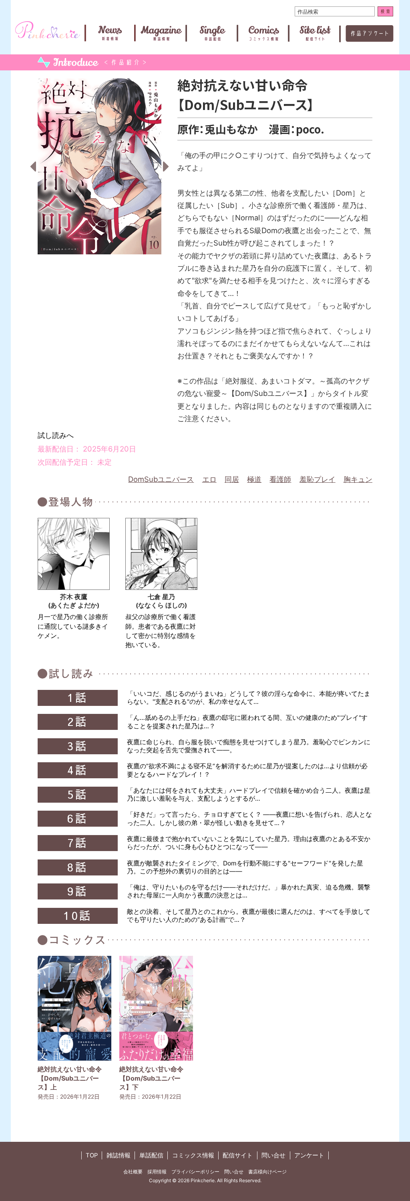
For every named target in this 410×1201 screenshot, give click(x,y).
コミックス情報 (193, 1155)
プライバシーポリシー (195, 1172)
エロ (209, 479)
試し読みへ (56, 435)
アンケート (309, 1155)
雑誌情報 (119, 1155)
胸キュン (358, 479)
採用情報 (157, 1172)
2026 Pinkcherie (196, 1180)
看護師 (280, 479)
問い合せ (273, 1155)
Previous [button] (33, 166)
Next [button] (166, 166)
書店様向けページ (267, 1172)
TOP (92, 1155)
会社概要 (133, 1172)
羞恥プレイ (317, 479)
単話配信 (151, 1155)
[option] (99, 166)
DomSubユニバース (161, 479)
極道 (254, 479)
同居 (232, 479)
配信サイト (238, 1155)
